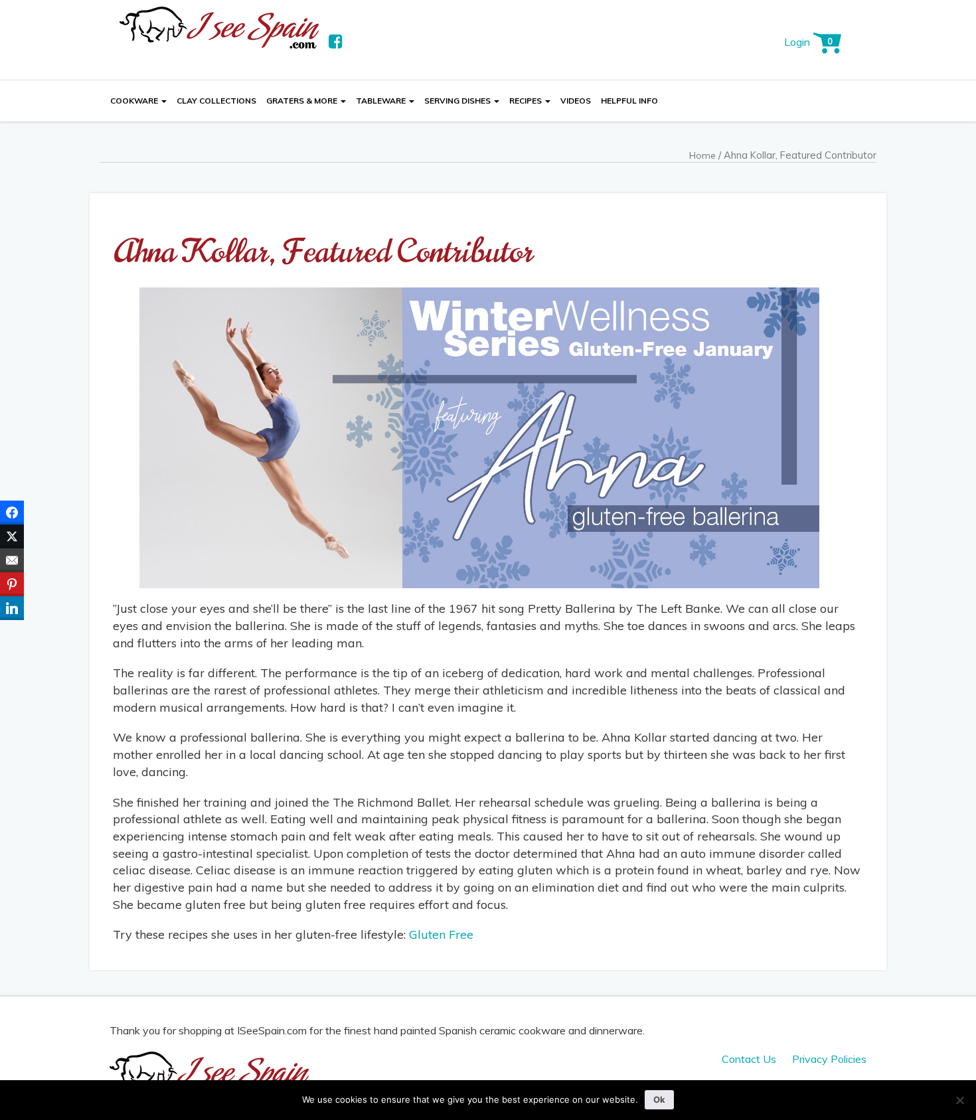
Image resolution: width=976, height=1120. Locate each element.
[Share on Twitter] (12, 536)
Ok (659, 1099)
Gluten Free (441, 934)
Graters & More (302, 101)
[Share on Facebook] (12, 512)
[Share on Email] (12, 560)
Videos (575, 101)
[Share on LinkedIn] (12, 608)
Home (702, 155)
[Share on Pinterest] (12, 584)
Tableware (382, 101)
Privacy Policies (829, 1059)
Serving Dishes (458, 101)
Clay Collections (216, 101)
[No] (959, 1100)
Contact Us (749, 1059)
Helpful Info (629, 101)
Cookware (135, 101)
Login (797, 41)
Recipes (526, 101)
